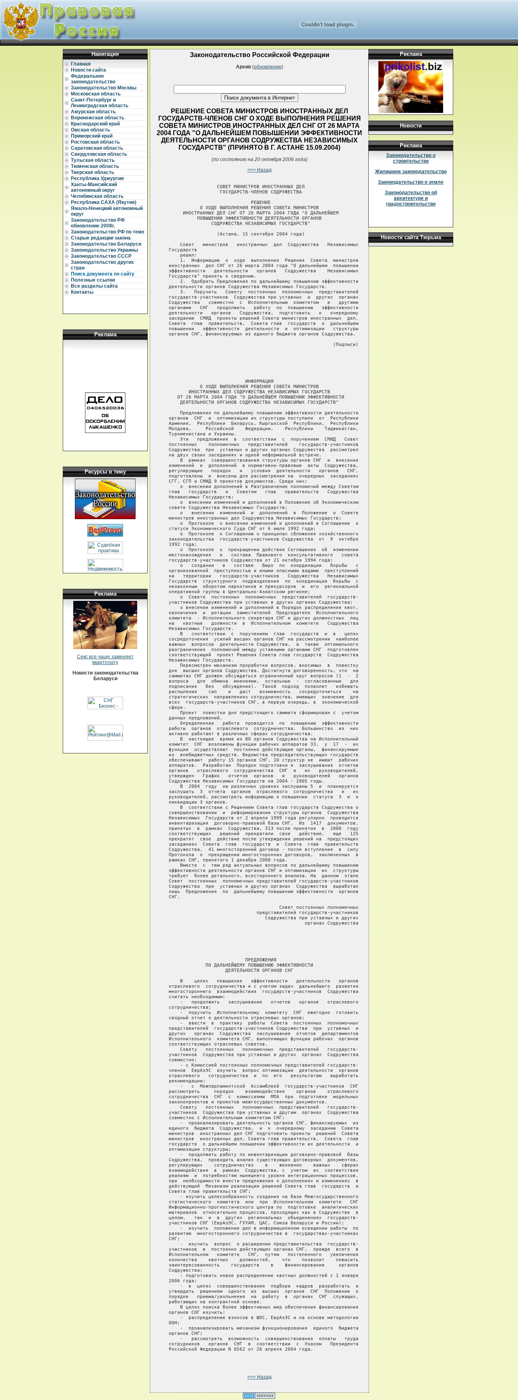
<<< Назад (259, 170)
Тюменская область (95, 166)
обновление (268, 67)
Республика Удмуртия (97, 178)
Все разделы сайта (94, 286)
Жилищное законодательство (411, 171)
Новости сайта (88, 70)
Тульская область (93, 160)
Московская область (96, 94)
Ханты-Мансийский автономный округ (94, 187)
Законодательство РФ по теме (107, 232)
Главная (81, 64)
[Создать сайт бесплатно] (259, 1397)
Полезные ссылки (93, 280)
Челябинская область (97, 196)
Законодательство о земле (411, 182)
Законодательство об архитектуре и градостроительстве (411, 198)
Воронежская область (97, 118)
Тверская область (92, 172)
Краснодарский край (95, 124)
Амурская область (93, 112)
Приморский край (92, 136)
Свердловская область (99, 154)
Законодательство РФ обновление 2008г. (98, 223)
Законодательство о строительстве (410, 158)
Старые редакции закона (101, 238)
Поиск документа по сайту (102, 274)
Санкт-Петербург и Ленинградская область (99, 102)
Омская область (90, 130)
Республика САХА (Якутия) (103, 202)
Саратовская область (97, 148)
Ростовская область (95, 142)
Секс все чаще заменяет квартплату (105, 659)
